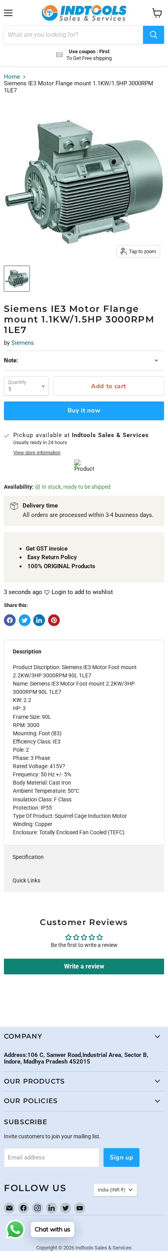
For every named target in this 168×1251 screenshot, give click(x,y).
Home (12, 77)
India (111, 1190)
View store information (37, 452)
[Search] (153, 35)
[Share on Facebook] (10, 620)
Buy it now (84, 410)
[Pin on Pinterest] (54, 620)
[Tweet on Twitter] (24, 620)
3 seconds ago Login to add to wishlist (58, 592)
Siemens (22, 342)
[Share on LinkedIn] (39, 620)
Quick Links (26, 880)
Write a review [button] (84, 966)
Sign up (121, 1157)
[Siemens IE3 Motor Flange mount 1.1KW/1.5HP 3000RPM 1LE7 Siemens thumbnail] (16, 278)
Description (27, 651)
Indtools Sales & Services (103, 1248)
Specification (28, 857)
